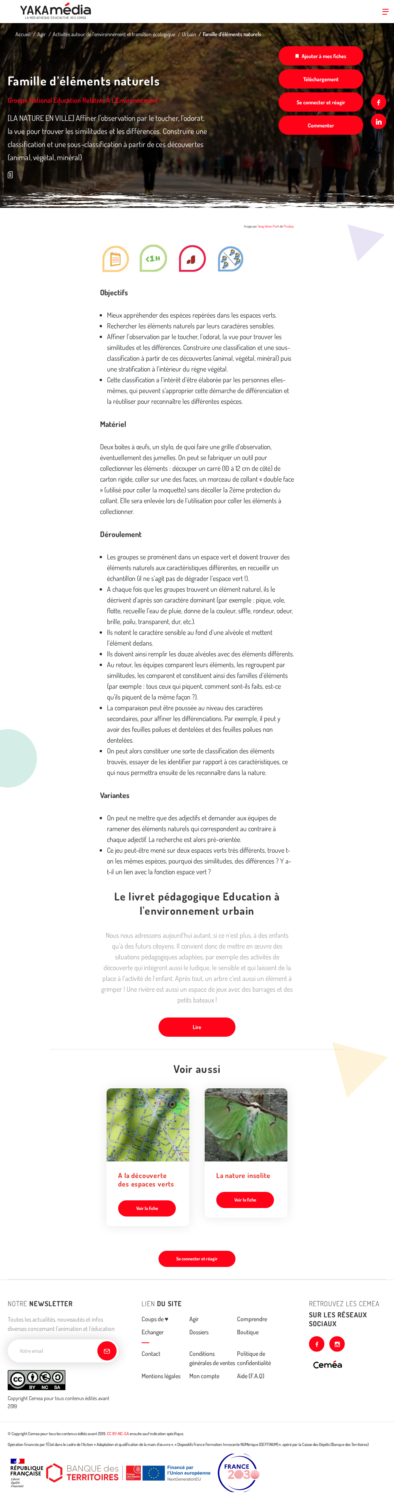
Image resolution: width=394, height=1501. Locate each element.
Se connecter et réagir (321, 102)
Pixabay (289, 226)
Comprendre (252, 1319)
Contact (151, 1353)
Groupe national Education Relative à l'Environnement (83, 100)
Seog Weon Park (268, 226)
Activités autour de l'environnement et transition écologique (114, 34)
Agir (41, 34)
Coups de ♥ (155, 1319)
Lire (197, 1027)
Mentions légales (161, 1376)
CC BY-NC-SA (118, 1433)
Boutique (248, 1332)
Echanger (153, 1332)
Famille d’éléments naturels (232, 34)
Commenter (321, 125)
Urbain (189, 34)
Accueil (22, 34)
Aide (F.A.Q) (250, 1376)
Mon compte (204, 1376)
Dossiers (199, 1332)
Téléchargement (321, 79)
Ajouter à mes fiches (324, 56)
